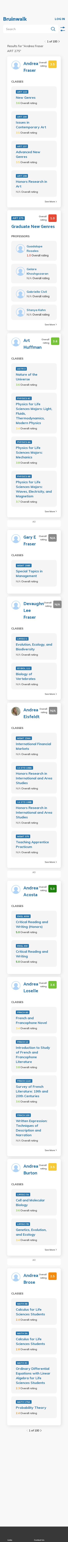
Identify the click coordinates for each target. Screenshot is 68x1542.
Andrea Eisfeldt (31, 713)
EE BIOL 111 (23, 668)
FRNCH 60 (22, 1012)
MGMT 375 (23, 836)
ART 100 (22, 116)
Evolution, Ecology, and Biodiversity (34, 646)
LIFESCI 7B (23, 1224)
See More (50, 201)
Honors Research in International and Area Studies (34, 778)
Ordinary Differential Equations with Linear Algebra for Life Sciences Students (33, 1375)
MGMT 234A (24, 738)
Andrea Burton (30, 1170)
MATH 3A (22, 1333)
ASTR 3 (21, 368)
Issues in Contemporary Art (31, 124)
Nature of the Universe (26, 376)
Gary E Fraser (29, 541)
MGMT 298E (23, 565)
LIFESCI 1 (22, 638)
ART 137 (22, 146)
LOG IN (60, 19)
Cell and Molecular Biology (30, 1202)
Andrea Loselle (30, 988)
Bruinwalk (15, 19)
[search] (27, 29)
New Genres (26, 97)
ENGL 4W (22, 945)
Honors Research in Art (31, 183)
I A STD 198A (24, 767)
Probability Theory (31, 1407)
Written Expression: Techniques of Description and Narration (31, 1128)
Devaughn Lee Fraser (33, 611)
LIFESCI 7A (23, 1194)
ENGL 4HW (23, 916)
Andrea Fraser (30, 67)
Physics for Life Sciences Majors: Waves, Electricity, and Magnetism (34, 489)
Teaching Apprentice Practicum (32, 844)
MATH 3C (22, 1363)
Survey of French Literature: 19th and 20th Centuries (32, 1091)
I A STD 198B (24, 802)
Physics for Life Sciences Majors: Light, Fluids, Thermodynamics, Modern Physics (34, 413)
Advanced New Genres (28, 154)
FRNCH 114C (24, 1080)
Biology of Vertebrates (26, 676)
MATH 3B (22, 1303)
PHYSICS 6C (23, 398)
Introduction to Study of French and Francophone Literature (33, 1054)
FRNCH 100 (23, 1115)
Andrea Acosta (30, 891)
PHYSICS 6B (23, 476)
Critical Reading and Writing (32, 953)
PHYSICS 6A (24, 442)
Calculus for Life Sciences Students (30, 1311)
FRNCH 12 (22, 1041)
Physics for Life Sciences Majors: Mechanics (29, 452)
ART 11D (22, 91)
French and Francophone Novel (31, 1020)
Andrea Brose (30, 1279)
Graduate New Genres (33, 226)
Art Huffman (32, 344)
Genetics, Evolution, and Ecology (31, 1232)
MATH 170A (23, 1402)
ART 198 (22, 175)
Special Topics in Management (29, 573)
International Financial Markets (33, 746)
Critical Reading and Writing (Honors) (32, 924)
